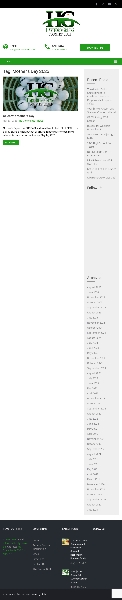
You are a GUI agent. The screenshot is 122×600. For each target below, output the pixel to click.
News (40, 120)
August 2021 (94, 454)
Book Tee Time (95, 47)
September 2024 (96, 332)
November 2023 (96, 358)
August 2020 (94, 504)
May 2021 (92, 469)
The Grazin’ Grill (42, 569)
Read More (11, 142)
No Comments (27, 120)
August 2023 (94, 373)
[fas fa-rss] (116, 4)
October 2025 (95, 302)
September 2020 (96, 499)
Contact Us (39, 564)
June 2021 (93, 464)
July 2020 (92, 509)
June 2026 (93, 292)
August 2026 (94, 287)
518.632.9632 (10, 539)
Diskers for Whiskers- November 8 (99, 127)
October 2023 (95, 363)
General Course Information (41, 547)
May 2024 (92, 353)
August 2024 (94, 337)
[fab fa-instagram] (103, 4)
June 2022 (93, 423)
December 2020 (96, 484)
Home (36, 540)
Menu (9, 61)
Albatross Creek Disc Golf (101, 177)
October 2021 (94, 444)
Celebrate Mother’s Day (18, 116)
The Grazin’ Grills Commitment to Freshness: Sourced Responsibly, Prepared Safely (99, 96)
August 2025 (94, 312)
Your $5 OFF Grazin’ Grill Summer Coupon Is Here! (101, 110)
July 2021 (92, 459)
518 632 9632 (59, 49)
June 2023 (93, 383)
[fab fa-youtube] (109, 4)
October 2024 (95, 327)
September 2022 (96, 408)
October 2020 (95, 494)
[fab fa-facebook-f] (96, 4)
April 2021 (92, 474)
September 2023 (96, 368)
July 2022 (92, 418)
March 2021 (93, 479)
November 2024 (96, 322)
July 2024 (92, 343)
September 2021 (96, 449)
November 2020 (96, 489)
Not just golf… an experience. (97, 153)
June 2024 (93, 348)
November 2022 (96, 398)
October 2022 (95, 403)
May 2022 (92, 428)
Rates (36, 554)
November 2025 (96, 297)
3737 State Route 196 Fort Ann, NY (14, 550)
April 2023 (92, 393)
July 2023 (92, 378)
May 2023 (92, 388)
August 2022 (94, 413)
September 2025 (96, 307)
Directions (38, 559)
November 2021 (96, 439)
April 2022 (92, 433)
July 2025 (92, 317)
